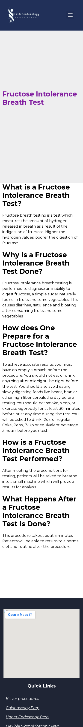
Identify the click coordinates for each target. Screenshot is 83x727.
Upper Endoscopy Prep (27, 717)
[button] (70, 15)
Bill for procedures (22, 698)
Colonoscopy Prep (22, 708)
